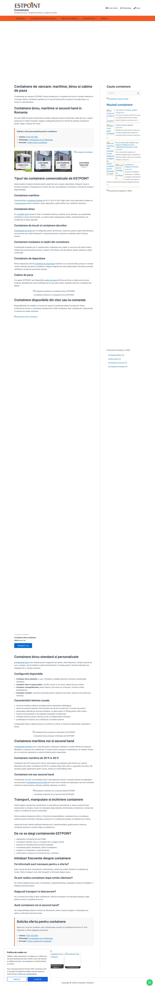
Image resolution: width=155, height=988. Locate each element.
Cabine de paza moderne (124, 125)
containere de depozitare (45, 264)
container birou (23, 214)
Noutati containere (120, 104)
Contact (103, 18)
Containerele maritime (23, 747)
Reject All (17, 979)
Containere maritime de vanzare (43, 18)
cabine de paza (51, 280)
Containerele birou (21, 662)
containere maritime (35, 200)
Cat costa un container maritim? (126, 110)
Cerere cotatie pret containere (39, 941)
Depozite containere (69, 18)
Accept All (37, 979)
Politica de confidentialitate (27, 974)
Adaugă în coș (23, 645)
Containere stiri (89, 18)
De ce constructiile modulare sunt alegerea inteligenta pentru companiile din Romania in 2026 (127, 145)
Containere (21, 10)
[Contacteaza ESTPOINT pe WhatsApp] (150, 982)
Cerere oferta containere (37, 142)
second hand (21, 203)
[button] (26, 18)
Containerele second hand (36, 782)
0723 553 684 (32, 137)
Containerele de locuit (23, 231)
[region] (27, 966)
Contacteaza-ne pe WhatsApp (41, 140)
